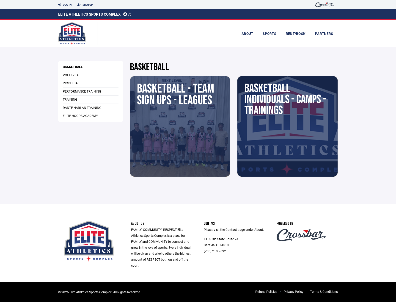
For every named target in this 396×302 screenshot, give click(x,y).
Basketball (73, 67)
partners (324, 33)
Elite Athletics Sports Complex (89, 14)
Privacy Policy (293, 291)
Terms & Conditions (324, 291)
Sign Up (87, 4)
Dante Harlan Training (82, 107)
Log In (67, 4)
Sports (269, 33)
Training (70, 99)
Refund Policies (266, 291)
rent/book (295, 33)
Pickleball (72, 83)
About (247, 33)
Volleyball (72, 75)
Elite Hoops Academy (80, 115)
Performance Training (82, 91)
